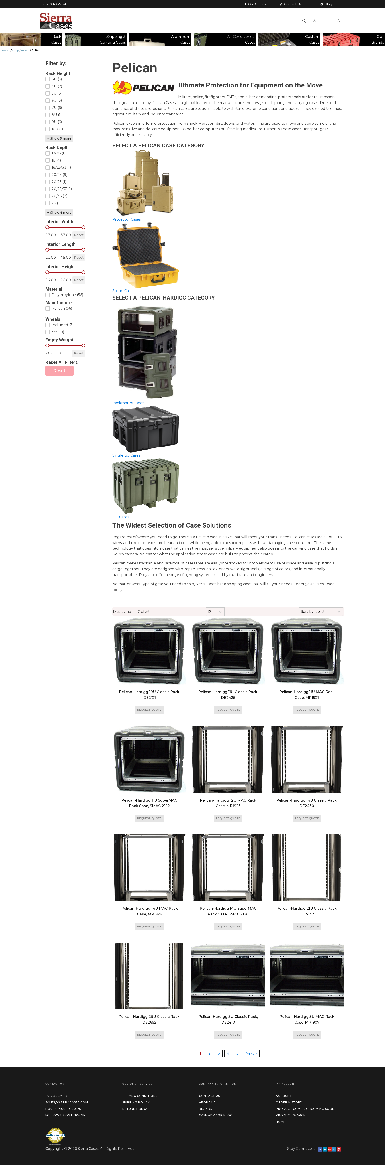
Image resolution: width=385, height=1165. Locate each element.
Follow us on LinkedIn (65, 1115)
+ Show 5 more (59, 138)
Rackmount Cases (128, 403)
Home (6, 50)
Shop (15, 50)
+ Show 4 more (59, 213)
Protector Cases (126, 219)
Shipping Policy (136, 1102)
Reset (79, 235)
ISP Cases (120, 517)
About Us (207, 1102)
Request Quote (149, 709)
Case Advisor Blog (216, 1115)
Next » (251, 1053)
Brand (25, 50)
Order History (289, 1102)
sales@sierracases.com (66, 1102)
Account (284, 1096)
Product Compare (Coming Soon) (306, 1108)
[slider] (47, 227)
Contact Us (209, 1096)
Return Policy (135, 1108)
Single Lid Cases (126, 455)
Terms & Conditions (139, 1096)
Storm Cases (123, 291)
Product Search (291, 1115)
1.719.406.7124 (56, 1096)
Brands (205, 1108)
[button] (54, 4)
